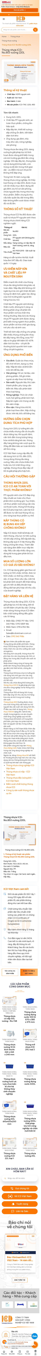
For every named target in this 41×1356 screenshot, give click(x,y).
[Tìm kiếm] (35, 30)
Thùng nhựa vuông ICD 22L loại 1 (9, 1156)
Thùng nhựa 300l (10, 702)
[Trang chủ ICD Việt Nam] (7, 1303)
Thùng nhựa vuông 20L (30, 1154)
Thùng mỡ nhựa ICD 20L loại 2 (30, 1047)
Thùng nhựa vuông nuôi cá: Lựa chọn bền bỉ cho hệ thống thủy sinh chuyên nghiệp (9, 1086)
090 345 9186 (17, 636)
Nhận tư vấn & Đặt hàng (29, 972)
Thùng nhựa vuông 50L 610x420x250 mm (9, 1120)
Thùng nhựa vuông (9, 41)
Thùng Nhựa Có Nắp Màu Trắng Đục (10, 1011)
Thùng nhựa (15, 37)
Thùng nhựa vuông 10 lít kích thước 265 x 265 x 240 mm (9, 1049)
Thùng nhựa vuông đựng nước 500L (30, 1081)
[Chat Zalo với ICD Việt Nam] (34, 1336)
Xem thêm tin (19, 1279)
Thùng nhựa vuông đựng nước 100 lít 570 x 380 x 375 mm (30, 1017)
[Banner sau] (32, 75)
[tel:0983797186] (34, 1345)
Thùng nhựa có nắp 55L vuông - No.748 (9, 1018)
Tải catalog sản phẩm (10, 972)
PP (15, 869)
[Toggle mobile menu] (3, 19)
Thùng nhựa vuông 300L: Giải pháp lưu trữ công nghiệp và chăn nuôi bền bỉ (30, 1124)
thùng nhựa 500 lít (10, 685)
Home (4, 37)
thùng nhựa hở (22, 755)
